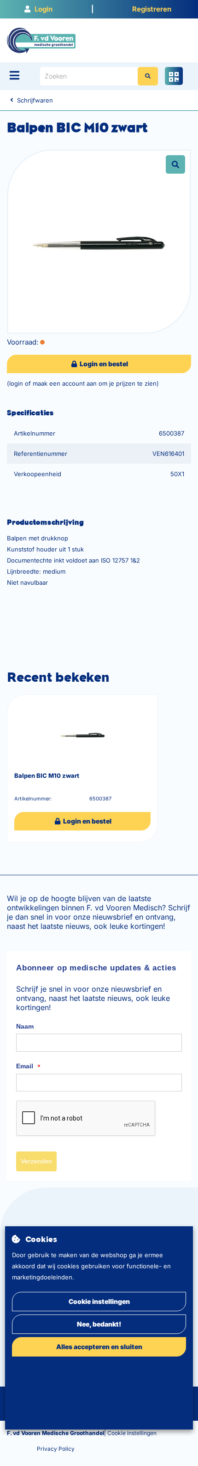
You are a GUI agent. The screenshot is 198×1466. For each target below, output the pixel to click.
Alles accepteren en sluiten (99, 1347)
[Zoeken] (148, 76)
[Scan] (174, 76)
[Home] (41, 39)
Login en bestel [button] (103, 364)
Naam (25, 1026)
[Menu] (14, 75)
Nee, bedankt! (99, 1324)
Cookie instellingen (99, 1301)
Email (28, 1066)
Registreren (151, 9)
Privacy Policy (56, 1448)
